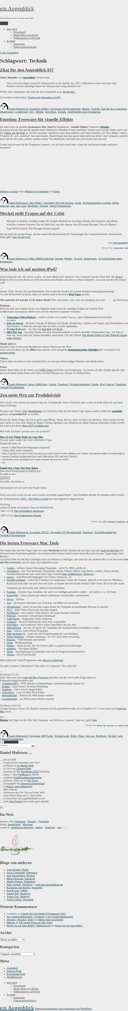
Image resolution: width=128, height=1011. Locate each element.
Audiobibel (84, 384)
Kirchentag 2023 (30, 771)
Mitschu (11, 922)
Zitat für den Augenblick (114, 108)
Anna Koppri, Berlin (17, 869)
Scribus (6, 686)
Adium (10, 568)
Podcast (110, 384)
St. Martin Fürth (25, 765)
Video (52, 206)
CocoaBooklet (9, 698)
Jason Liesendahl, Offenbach (22, 872)
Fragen (9, 111)
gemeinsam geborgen (22, 827)
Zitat (69, 111)
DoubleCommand (16, 580)
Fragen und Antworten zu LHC (44, 97)
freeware (4, 206)
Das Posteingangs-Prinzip (27, 515)
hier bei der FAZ (21, 237)
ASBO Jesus (45, 370)
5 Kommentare (16, 387)
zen (127, 522)
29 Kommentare (14, 739)
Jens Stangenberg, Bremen (21, 875)
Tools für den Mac (110, 550)
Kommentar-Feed (16, 974)
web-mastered (119, 242)
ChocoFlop (8, 692)
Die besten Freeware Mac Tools (29, 543)
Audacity (11, 621)
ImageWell (12, 595)
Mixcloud (27, 824)
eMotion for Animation (36, 191)
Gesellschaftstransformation (27, 777)
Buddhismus (35, 411)
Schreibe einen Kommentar (86, 111)
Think (10, 651)
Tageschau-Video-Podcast (21, 317)
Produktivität (120, 522)
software (121, 725)
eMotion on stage (9, 191)
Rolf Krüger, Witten (17, 890)
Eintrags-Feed (14, 971)
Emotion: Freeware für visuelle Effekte (36, 119)
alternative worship (101, 203)
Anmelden (12, 968)
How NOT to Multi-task (35, 425)
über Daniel (15, 801)
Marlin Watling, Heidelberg (21, 881)
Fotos (81, 736)
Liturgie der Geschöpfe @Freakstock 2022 (43, 913)
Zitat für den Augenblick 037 (27, 70)
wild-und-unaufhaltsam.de (49, 884)
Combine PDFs (10, 683)
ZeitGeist (50, 827)
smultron (11, 648)
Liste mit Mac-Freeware (35, 677)
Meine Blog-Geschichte (25, 35)
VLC (9, 609)
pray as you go (15, 323)
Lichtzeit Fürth (23, 768)
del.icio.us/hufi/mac (53, 660)
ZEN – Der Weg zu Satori (34, 498)
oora (59, 827)
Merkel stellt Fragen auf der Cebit (32, 213)
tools (126, 725)
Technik (95, 108)
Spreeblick (29, 77)
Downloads (19, 32)
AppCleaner (13, 618)
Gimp (10, 642)
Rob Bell (46, 329)
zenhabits (117, 411)
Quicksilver (13, 571)
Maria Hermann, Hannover (21, 878)
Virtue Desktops (15, 636)
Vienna (10, 654)
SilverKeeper (13, 606)
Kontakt (11, 41)
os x (115, 725)
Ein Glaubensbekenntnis (60, 916)
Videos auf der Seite (14, 133)
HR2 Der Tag (14, 332)
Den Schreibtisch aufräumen (29, 511)
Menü (4, 23)
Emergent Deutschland (32, 783)
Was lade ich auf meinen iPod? (28, 269)
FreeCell (11, 615)
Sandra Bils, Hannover (19, 893)
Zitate (3, 111)
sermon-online (7, 352)
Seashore (7, 689)
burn (9, 630)
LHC (31, 111)
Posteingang (111, 522)
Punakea (11, 592)
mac (12, 206)
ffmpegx (11, 639)
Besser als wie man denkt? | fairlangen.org (29, 925)
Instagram (20, 821)
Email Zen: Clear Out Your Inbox (19, 468)
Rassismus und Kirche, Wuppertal (24, 887)
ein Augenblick (17, 8)
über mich (12, 29)
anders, (39, 827)
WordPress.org (14, 977)
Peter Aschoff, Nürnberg (19, 884)
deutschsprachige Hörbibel (83, 349)
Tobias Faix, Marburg (18, 896)
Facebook (43, 821)
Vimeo (56, 191)
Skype (10, 599)
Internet (59, 258)
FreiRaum (23, 774)
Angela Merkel (118, 248)
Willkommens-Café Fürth (26, 38)
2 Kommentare (63, 206)
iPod (102, 384)
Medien (86, 108)
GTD (104, 522)
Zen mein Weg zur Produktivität (30, 395)
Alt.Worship (67, 203)
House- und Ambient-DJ (19, 786)
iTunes (118, 276)
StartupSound (14, 627)
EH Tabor (33, 780)
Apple (78, 203)
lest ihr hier (68, 91)
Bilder (115, 203)
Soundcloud (14, 824)
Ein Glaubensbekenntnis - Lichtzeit (25, 916)
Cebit (126, 248)
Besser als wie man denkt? (69, 925)
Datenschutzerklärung (24, 47)
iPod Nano (75, 294)
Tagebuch (63, 384)
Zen (25, 411)
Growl (10, 577)
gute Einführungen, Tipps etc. (78, 574)
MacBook (33, 206)
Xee (9, 602)
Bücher (4, 720)
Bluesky (32, 821)
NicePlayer (12, 612)
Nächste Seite (11, 742)
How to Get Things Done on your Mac (21, 437)
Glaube (52, 384)
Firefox (10, 645)
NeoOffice (12, 624)
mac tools (21, 206)
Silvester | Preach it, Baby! (20, 919)
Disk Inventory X (16, 633)
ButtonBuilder (9, 695)
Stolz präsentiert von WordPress (75, 1008)
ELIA (60, 329)
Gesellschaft (74, 108)
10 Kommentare (17, 535)
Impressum (19, 44)
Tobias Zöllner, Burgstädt (20, 899)
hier (95, 720)
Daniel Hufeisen (16, 108)
